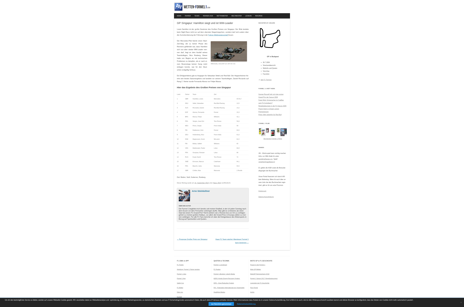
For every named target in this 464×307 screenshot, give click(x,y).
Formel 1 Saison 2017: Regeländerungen (264, 278)
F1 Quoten (217, 269)
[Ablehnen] (461, 302)
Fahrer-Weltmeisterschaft (218, 35)
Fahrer (188, 16)
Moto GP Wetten (255, 269)
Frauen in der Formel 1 (257, 265)
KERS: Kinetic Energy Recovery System (227, 278)
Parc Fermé (254, 288)
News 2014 (217, 183)
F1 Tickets (180, 265)
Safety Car (180, 283)
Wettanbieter (222, 16)
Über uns (180, 292)
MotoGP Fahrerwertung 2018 (259, 274)
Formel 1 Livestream (220, 265)
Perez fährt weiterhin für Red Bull (270, 115)
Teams (196, 16)
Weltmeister (236, 16)
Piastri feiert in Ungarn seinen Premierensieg (268, 110)
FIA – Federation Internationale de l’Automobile (229, 288)
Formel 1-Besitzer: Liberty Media (224, 274)
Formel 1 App (181, 278)
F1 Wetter (180, 288)
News (179, 16)
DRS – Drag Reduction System (224, 283)
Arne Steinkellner (201, 191)
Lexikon (248, 16)
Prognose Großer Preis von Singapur (192, 239)
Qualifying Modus (219, 292)
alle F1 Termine (266, 80)
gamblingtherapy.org (265, 159)
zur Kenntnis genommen (221, 304)
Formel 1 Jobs (181, 274)
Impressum (262, 191)
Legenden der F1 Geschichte (259, 283)
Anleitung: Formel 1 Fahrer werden (188, 269)
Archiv (252, 292)
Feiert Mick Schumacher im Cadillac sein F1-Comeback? (271, 101)
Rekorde (258, 16)
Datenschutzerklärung (266, 197)
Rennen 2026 (208, 16)
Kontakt (179, 297)
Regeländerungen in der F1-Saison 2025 (272, 106)
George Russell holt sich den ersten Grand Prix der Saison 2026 (270, 95)
